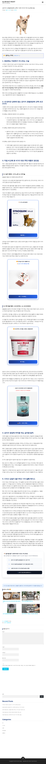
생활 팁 (3, 733)
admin (15, 10)
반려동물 (6, 621)
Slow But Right (8, 2)
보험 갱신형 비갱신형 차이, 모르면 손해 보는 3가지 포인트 (13, 707)
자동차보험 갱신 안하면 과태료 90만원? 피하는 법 (11, 712)
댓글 (3, 631)
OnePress (25, 761)
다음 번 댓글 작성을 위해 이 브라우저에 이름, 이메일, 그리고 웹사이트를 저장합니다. (19, 665)
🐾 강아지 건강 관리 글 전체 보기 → (24, 572)
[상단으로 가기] (23, 758)
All (3, 621)
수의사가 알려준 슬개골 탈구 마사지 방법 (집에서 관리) (21, 564)
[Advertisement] (23, 682)
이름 (3, 647)
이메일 (4, 652)
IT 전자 (3, 725)
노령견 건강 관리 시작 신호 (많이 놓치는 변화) (19, 568)
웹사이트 (4, 658)
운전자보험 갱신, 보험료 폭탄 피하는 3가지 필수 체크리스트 (13, 709)
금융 (3, 728)
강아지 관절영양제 (7, 622)
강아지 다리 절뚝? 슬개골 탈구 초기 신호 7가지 (19, 560)
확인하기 (16, 55)
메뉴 (42, 2)
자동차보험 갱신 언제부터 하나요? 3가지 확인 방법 (11, 714)
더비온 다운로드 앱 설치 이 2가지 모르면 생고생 (11, 704)
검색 (3, 694)
